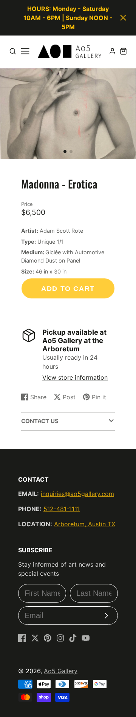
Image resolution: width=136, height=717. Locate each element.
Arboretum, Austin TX (84, 524)
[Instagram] (60, 638)
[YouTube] (86, 638)
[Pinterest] (47, 638)
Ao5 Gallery (60, 671)
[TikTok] (73, 638)
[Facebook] (22, 638)
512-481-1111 (61, 509)
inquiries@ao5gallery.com (77, 494)
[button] (64, 151)
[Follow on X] (35, 638)
